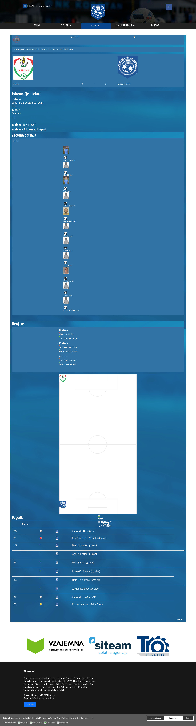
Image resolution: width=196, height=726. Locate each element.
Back (180, 619)
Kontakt (155, 25)
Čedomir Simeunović (71, 310)
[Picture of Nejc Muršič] (123, 165)
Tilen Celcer (67, 296)
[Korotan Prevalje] (150, 67)
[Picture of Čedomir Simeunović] (123, 300)
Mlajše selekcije (124, 25)
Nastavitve (37, 723)
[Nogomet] (40, 39)
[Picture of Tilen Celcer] (123, 285)
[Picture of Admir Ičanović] (123, 195)
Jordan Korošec (65, 351)
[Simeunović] (105, 517)
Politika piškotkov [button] (68, 718)
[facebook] (169, 7)
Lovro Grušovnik (65, 338)
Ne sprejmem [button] (155, 718)
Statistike (50, 723)
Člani (94, 25)
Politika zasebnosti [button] (85, 718)
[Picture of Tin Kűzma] (123, 180)
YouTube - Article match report (29, 129)
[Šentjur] (45, 68)
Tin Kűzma (67, 191)
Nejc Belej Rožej (69, 221)
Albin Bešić (67, 265)
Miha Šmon (67, 236)
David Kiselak (68, 281)
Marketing (63, 723)
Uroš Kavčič (68, 251)
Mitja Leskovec (69, 160)
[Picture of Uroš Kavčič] (123, 240)
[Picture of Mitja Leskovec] (123, 150)
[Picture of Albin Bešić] (123, 255)
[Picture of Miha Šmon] (123, 226)
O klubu (64, 25)
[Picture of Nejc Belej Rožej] (123, 211)
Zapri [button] (188, 718)
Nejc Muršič (67, 175)
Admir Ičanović (69, 206)
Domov (37, 25)
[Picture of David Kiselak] (123, 270)
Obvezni (24, 723)
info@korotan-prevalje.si (40, 6)
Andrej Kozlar (64, 365)
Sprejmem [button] (173, 718)
